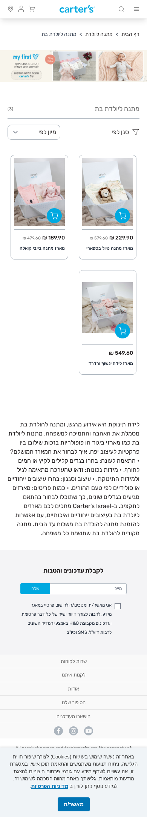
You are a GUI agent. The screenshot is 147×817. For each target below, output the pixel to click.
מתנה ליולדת (99, 34)
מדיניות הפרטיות (49, 786)
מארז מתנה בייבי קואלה (42, 248)
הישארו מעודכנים (73, 716)
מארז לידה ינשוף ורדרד (111, 363)
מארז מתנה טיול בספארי (109, 248)
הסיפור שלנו (74, 702)
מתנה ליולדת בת (59, 34)
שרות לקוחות (74, 661)
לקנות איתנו (74, 675)
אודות (73, 689)
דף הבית (130, 34)
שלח (35, 588)
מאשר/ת (74, 804)
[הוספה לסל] (122, 215)
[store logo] (77, 9)
